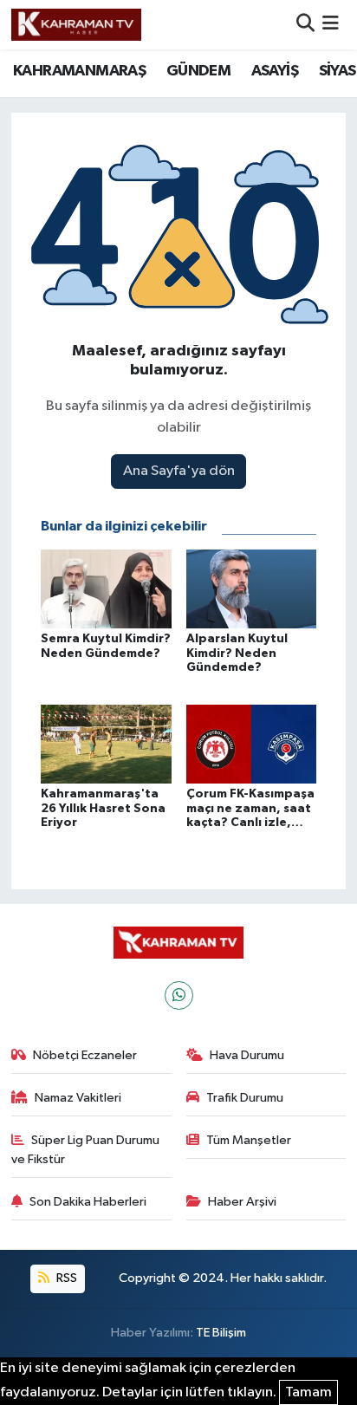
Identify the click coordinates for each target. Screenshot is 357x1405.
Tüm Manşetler (248, 1140)
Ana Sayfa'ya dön (179, 471)
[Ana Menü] (330, 24)
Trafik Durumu (244, 1097)
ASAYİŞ (274, 71)
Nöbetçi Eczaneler (85, 1055)
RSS (65, 1278)
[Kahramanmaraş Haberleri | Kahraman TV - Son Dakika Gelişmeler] (76, 24)
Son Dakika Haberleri (87, 1201)
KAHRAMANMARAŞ (79, 71)
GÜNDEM (198, 71)
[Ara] (305, 24)
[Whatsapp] (179, 995)
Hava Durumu (247, 1055)
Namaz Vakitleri (78, 1097)
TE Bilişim (221, 1332)
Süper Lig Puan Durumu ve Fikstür (85, 1150)
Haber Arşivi (242, 1201)
